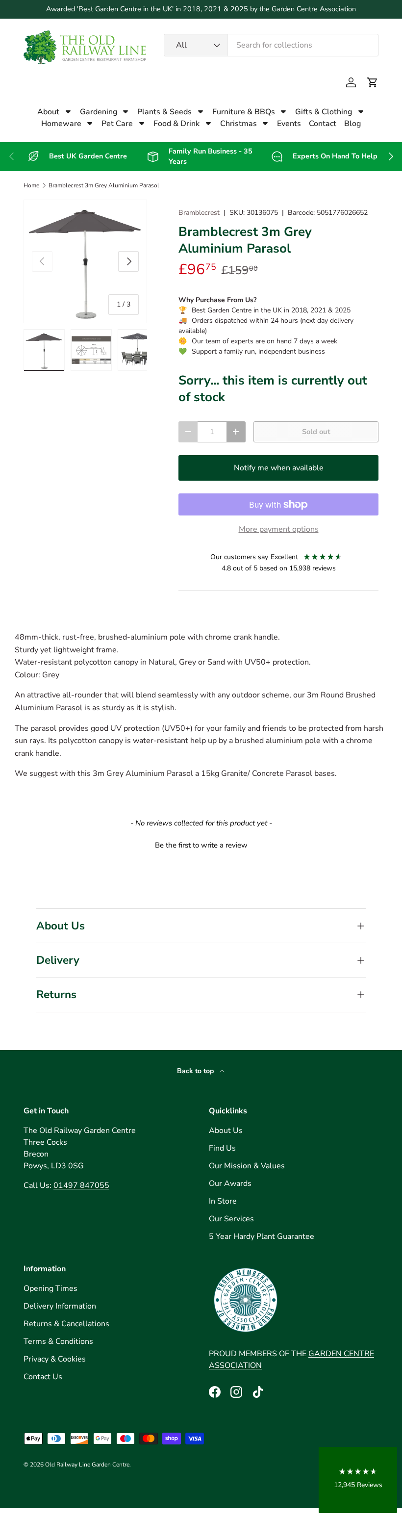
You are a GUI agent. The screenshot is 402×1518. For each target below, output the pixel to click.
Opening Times (50, 1288)
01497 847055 (81, 1185)
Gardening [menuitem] (98, 111)
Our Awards (230, 1183)
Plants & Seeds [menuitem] (164, 111)
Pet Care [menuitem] (117, 123)
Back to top (196, 1071)
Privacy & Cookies (55, 1359)
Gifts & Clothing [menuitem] (323, 111)
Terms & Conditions (58, 1341)
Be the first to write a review (201, 845)
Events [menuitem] (289, 123)
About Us (226, 1130)
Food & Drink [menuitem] (176, 123)
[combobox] (271, 45)
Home (31, 185)
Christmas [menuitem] (238, 123)
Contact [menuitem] (322, 123)
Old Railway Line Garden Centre (87, 1464)
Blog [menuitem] (352, 123)
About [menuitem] (48, 111)
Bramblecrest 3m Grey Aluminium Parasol (104, 185)
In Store (223, 1201)
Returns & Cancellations (66, 1323)
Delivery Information (60, 1306)
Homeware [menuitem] (61, 123)
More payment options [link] (279, 529)
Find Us (222, 1148)
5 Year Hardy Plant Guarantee (261, 1236)
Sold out (316, 432)
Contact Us (43, 1376)
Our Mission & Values (247, 1165)
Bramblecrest (199, 212)
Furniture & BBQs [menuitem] (243, 111)
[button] (372, 82)
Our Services (231, 1218)
